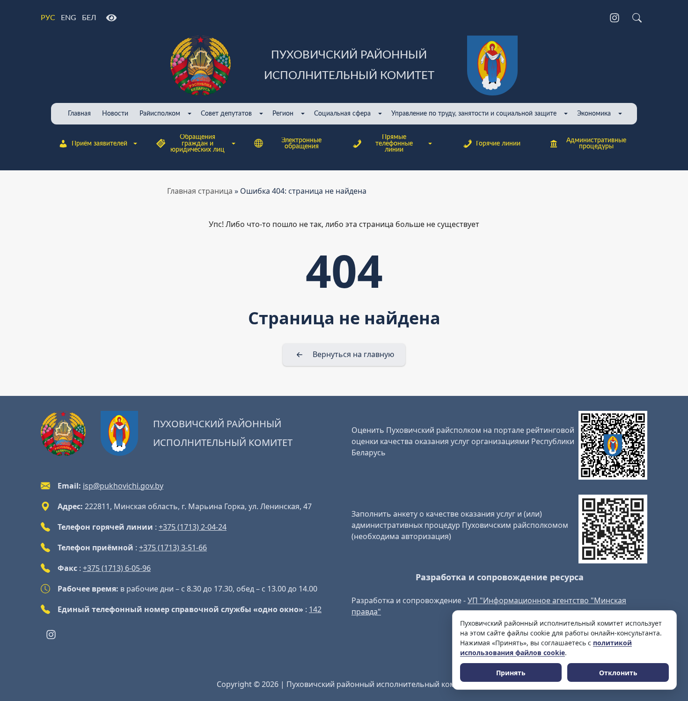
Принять (511, 672)
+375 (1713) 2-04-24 (193, 527)
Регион (282, 113)
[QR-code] (612, 445)
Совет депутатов (226, 113)
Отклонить (618, 672)
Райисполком (159, 113)
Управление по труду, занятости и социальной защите (473, 113)
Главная (79, 113)
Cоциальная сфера (342, 113)
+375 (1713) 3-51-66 (173, 547)
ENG (68, 18)
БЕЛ (89, 18)
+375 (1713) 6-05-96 (117, 568)
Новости (115, 113)
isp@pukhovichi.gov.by (123, 486)
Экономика (594, 113)
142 (315, 609)
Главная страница (200, 191)
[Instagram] (614, 17)
